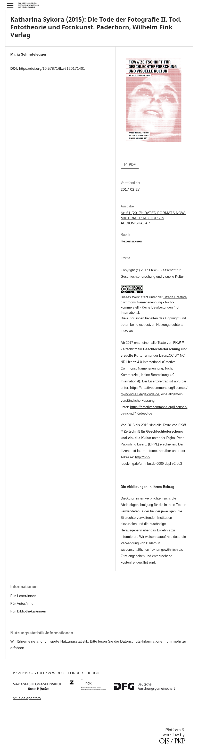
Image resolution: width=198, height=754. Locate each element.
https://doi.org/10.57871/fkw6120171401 (52, 68)
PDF (132, 164)
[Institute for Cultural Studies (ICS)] (91, 689)
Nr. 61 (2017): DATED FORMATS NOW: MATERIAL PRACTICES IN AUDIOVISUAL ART (153, 218)
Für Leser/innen (23, 596)
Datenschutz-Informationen (142, 641)
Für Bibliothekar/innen (28, 611)
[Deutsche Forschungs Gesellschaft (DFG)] (148, 689)
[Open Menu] (10, 5)
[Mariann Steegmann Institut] (41, 689)
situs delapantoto (27, 698)
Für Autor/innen (23, 603)
